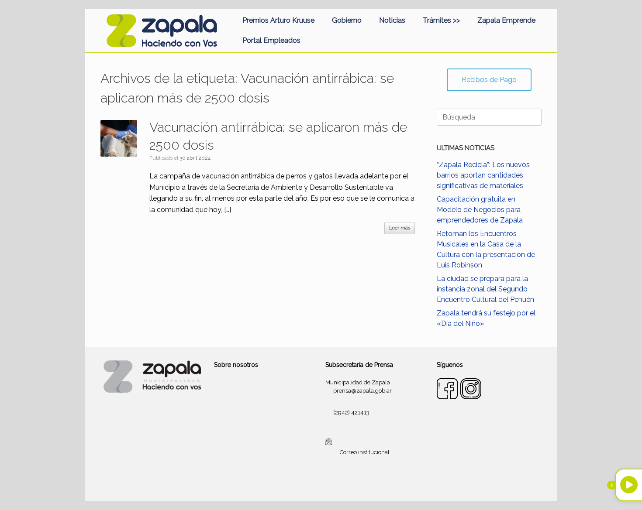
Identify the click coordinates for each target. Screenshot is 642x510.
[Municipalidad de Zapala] (161, 30)
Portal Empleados (271, 40)
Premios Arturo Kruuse (278, 20)
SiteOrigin (331, 484)
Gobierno (347, 20)
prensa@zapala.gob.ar (362, 390)
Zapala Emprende (506, 20)
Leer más (399, 228)
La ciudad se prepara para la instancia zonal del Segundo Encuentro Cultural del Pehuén (485, 289)
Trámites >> (441, 20)
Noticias (392, 20)
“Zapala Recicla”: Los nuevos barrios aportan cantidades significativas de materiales (483, 175)
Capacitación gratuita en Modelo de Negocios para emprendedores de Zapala (480, 209)
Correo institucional (365, 452)
